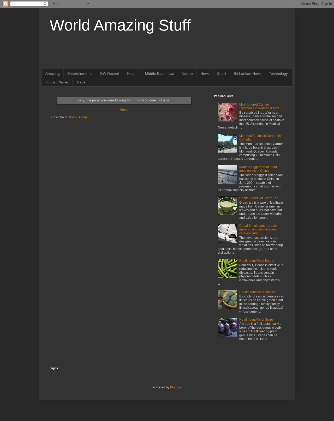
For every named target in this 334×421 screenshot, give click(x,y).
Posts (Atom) (78, 117)
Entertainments (79, 73)
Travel (81, 82)
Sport (221, 73)
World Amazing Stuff (120, 25)
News (205, 73)
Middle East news (159, 73)
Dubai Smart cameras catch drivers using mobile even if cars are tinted (258, 229)
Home (124, 110)
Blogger (175, 387)
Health (132, 73)
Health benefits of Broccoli (257, 292)
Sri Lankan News (247, 73)
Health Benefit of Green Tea (258, 198)
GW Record (109, 73)
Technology (278, 73)
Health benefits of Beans (256, 261)
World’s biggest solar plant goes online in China (258, 169)
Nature (187, 73)
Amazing (52, 73)
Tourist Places (57, 82)
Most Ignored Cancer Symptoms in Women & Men (259, 106)
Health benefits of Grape (256, 319)
